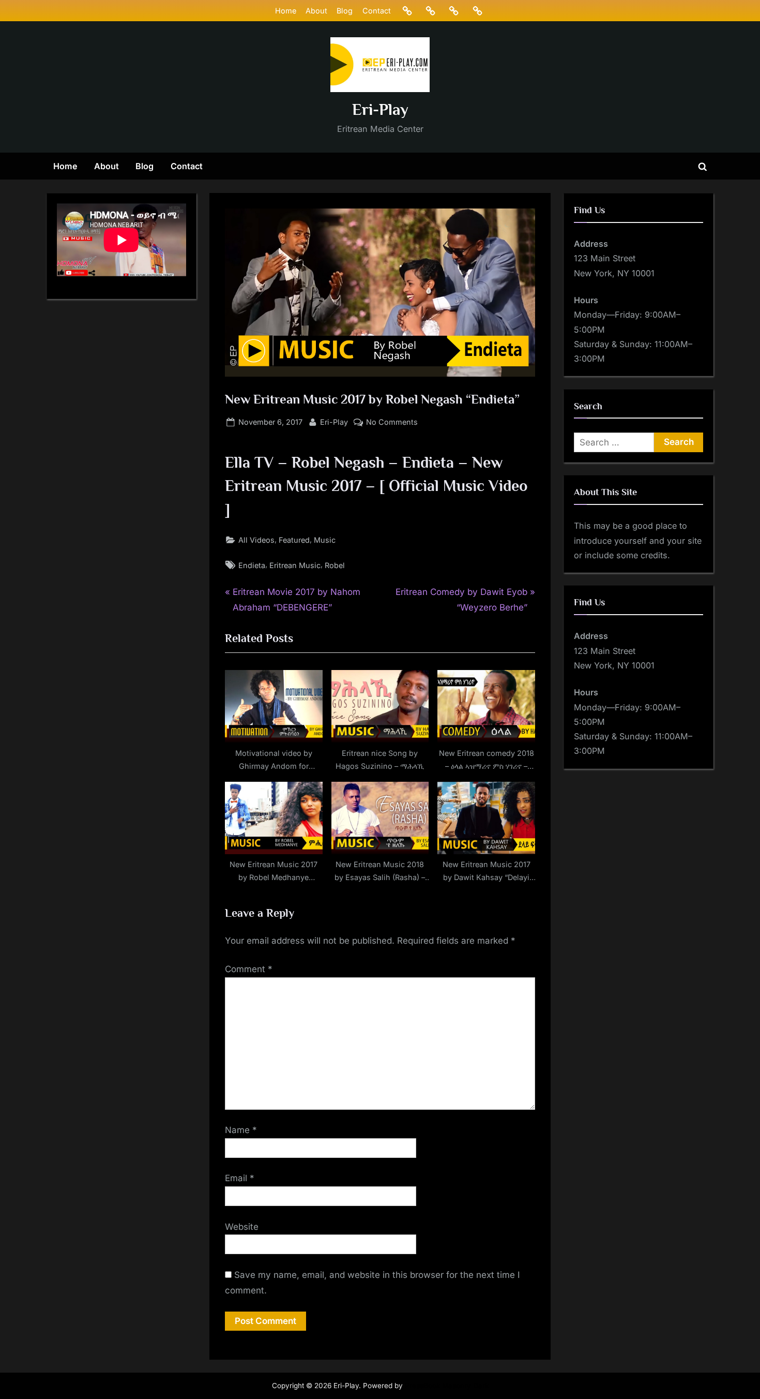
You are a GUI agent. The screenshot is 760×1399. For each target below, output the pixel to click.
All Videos (256, 539)
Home (285, 10)
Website (242, 1227)
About (316, 10)
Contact (376, 10)
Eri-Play (380, 109)
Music (325, 539)
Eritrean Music (295, 565)
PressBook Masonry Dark (447, 1385)
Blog (345, 10)
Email (239, 1178)
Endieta (251, 565)
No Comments (392, 422)
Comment (248, 969)
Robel (335, 565)
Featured (294, 539)
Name (241, 1130)
